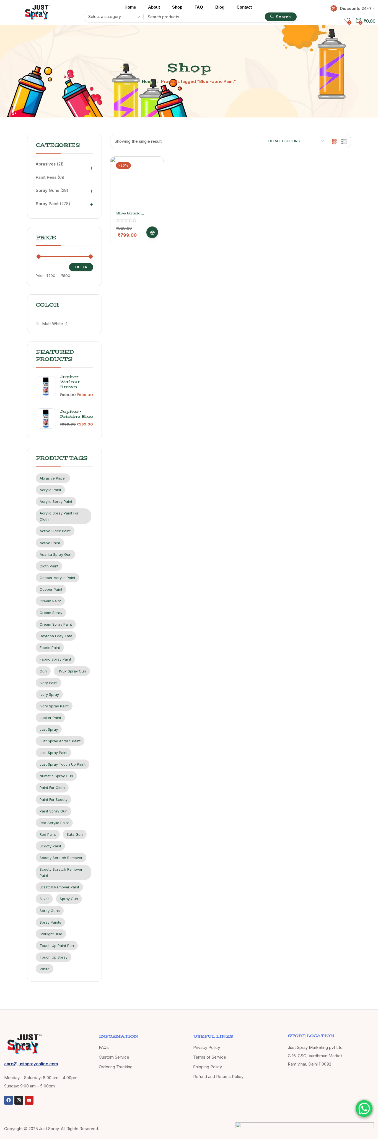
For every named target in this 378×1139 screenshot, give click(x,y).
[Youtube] (29, 1100)
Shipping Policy (207, 1066)
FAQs (104, 1047)
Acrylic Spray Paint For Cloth (59, 516)
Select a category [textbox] (104, 16)
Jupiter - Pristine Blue (76, 414)
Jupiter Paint (50, 717)
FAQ (199, 7)
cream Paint (50, 601)
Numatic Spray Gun (56, 776)
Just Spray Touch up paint (63, 764)
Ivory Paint (49, 683)
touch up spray (54, 957)
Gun (43, 671)
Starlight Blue (51, 934)
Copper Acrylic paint (57, 577)
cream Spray (51, 612)
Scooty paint (50, 846)
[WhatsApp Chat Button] (364, 1108)
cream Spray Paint (56, 624)
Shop (177, 7)
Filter (81, 267)
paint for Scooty (54, 799)
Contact (244, 7)
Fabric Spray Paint (55, 659)
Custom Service (114, 1057)
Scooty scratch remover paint (61, 872)
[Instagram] (18, 1100)
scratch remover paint (59, 887)
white (45, 969)
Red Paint (48, 834)
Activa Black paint (55, 531)
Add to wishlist (152, 182)
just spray (49, 729)
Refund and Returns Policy (218, 1076)
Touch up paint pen (57, 945)
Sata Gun (75, 834)
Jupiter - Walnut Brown (70, 381)
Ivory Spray (49, 694)
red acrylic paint (54, 823)
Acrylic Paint (50, 490)
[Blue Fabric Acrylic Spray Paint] (137, 183)
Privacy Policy (206, 1047)
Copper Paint (51, 589)
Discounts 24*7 (356, 8)
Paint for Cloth (52, 787)
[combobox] (112, 17)
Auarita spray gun (55, 554)
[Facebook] (8, 1100)
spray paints (50, 922)
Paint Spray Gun (54, 811)
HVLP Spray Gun (72, 671)
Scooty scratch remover (61, 857)
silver (44, 898)
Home (130, 7)
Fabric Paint (50, 647)
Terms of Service (209, 1057)
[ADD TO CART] (152, 232)
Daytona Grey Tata (56, 636)
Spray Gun (69, 898)
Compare (152, 196)
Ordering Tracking (116, 1066)
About (154, 7)
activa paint (50, 543)
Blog (219, 7)
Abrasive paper (53, 478)
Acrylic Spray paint (56, 501)
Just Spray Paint (54, 752)
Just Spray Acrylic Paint (60, 741)
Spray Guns (50, 910)
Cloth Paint (49, 566)
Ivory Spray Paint (54, 706)
